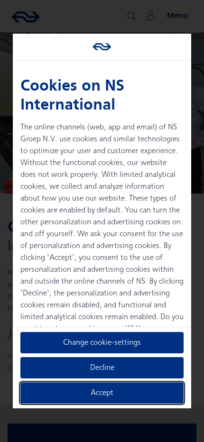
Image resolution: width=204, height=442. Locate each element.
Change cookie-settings (102, 342)
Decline (102, 367)
